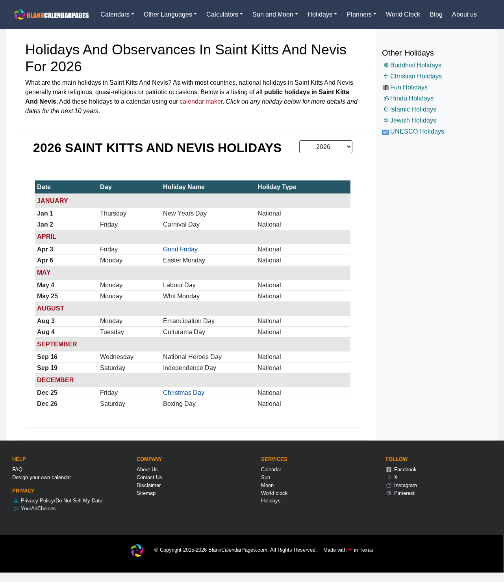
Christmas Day (183, 392)
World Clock (403, 14)
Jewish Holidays (410, 120)
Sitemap (146, 493)
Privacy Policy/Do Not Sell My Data (60, 501)
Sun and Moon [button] (272, 14)
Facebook (405, 469)
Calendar (271, 469)
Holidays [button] (320, 14)
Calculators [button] (222, 14)
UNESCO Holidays (416, 131)
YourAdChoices (37, 508)
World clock (274, 493)
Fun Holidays (409, 87)
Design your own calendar (41, 477)
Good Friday (180, 249)
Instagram (405, 485)
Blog (436, 14)
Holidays (271, 501)
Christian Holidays (413, 76)
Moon (267, 485)
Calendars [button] (115, 14)
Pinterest (404, 493)
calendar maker (201, 101)
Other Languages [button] (168, 14)
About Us (147, 469)
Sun (265, 477)
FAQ (17, 469)
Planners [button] (359, 14)
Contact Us (149, 477)
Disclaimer (149, 485)
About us (464, 14)
